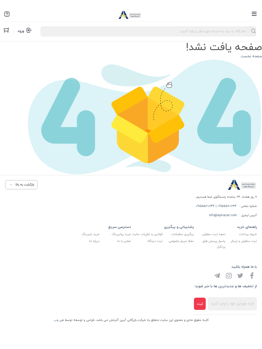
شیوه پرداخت (248, 234)
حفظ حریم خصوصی (181, 241)
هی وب (59, 320)
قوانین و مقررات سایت (147, 234)
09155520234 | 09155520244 (216, 206)
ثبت (200, 303)
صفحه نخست (251, 56)
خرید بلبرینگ (91, 234)
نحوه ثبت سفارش (213, 234)
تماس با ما (124, 241)
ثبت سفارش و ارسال (244, 241)
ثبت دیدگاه (154, 241)
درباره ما (94, 241)
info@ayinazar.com (223, 215)
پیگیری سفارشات (182, 234)
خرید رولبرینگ (121, 234)
